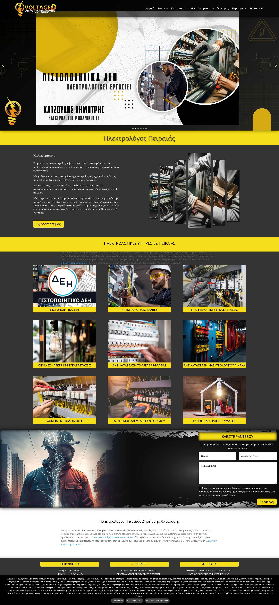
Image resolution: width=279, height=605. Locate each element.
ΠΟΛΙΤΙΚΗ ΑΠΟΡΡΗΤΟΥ (157, 600)
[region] (139, 65)
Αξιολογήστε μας (48, 224)
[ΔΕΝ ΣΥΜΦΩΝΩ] (275, 590)
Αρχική (149, 8)
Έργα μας (223, 8)
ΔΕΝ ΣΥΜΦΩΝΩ (134, 600)
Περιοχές (238, 8)
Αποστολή (267, 502)
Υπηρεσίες (204, 8)
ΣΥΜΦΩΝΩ (117, 600)
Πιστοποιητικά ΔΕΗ (183, 8)
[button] (3, 65)
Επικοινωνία (257, 8)
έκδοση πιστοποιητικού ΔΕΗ (74, 263)
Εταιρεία (162, 8)
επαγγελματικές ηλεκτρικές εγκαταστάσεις (113, 537)
